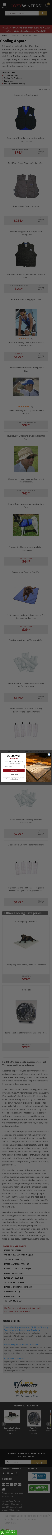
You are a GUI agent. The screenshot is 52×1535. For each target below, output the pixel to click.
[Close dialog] (49, 754)
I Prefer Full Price (14, 774)
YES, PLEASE (13, 770)
